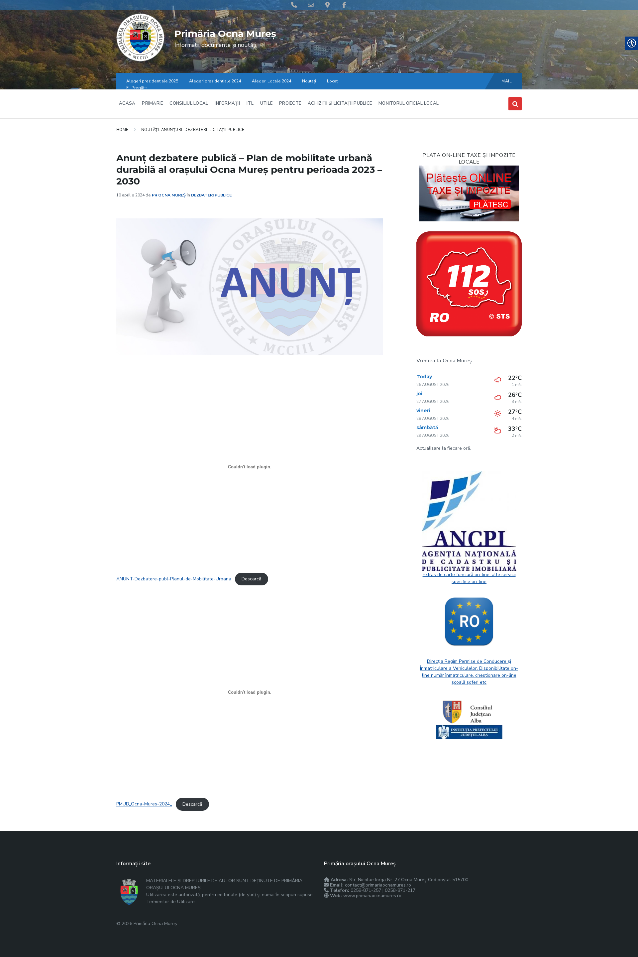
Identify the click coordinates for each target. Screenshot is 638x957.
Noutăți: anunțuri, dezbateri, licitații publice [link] (192, 129)
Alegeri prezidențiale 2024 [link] (215, 81)
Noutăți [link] (309, 81)
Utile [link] (266, 103)
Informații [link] (227, 103)
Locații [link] (333, 81)
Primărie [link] (152, 103)
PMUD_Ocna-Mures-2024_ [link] (144, 804)
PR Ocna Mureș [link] (169, 195)
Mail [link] (506, 81)
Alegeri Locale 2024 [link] (271, 81)
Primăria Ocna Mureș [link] (225, 33)
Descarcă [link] (251, 579)
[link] (140, 60)
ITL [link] (250, 103)
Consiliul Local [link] (188, 103)
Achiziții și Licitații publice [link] (340, 103)
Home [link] (122, 129)
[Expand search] (515, 103)
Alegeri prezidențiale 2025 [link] (152, 81)
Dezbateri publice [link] (211, 195)
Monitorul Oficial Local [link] (408, 103)
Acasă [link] (127, 103)
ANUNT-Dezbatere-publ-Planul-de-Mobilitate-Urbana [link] (173, 579)
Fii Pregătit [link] (136, 87)
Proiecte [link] (290, 103)
